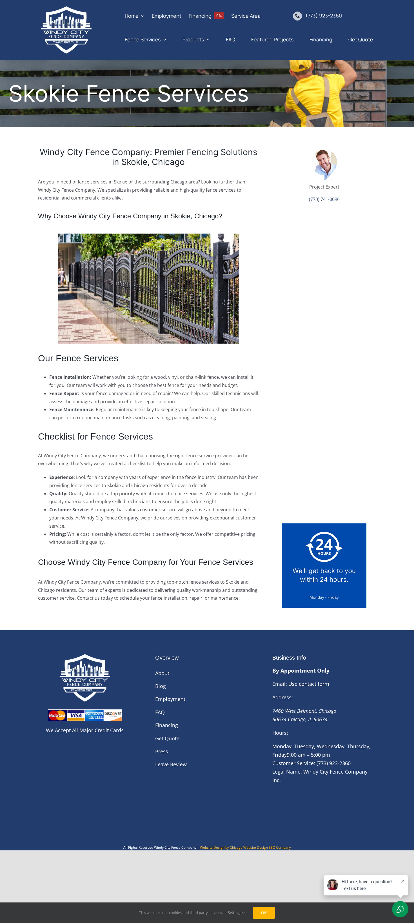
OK (264, 912)
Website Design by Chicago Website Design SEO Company (245, 847)
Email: (279, 683)
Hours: (280, 732)
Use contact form (308, 683)
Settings (235, 912)
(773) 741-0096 (324, 199)
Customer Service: (293, 763)
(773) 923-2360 (324, 15)
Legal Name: (287, 771)
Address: (282, 697)
